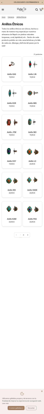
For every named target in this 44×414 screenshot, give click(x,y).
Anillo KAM (11, 219)
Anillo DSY (11, 161)
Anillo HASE (32, 190)
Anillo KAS (11, 74)
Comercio (11, 17)
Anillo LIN (32, 74)
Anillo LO (32, 161)
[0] (40, 9)
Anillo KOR (11, 103)
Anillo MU (32, 132)
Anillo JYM (11, 132)
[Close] (42, 391)
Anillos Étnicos (21, 17)
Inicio (3, 17)
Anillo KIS (12, 190)
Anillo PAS (32, 219)
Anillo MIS (32, 103)
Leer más (5, 403)
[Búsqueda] (37, 9)
